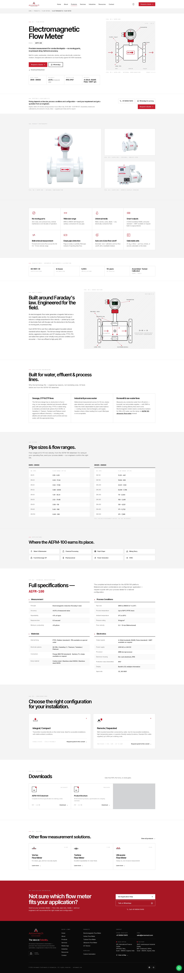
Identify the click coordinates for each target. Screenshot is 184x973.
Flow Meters (46, 11)
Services (83, 4)
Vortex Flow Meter (89, 936)
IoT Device (86, 946)
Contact (111, 4)
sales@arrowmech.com (145, 935)
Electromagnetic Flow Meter (92, 933)
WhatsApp (56, 64)
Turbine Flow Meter (89, 939)
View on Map (123, 955)
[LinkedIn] (149, 967)
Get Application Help (125, 897)
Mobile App (65, 946)
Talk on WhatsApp (124, 903)
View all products (148, 838)
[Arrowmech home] (34, 4)
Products (74, 4)
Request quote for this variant (77, 741)
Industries (92, 4)
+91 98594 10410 (127, 101)
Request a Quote (146, 4)
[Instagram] (153, 967)
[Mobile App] (133, 4)
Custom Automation (89, 954)
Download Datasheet (38, 70)
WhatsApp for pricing (147, 101)
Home (59, 4)
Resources (102, 4)
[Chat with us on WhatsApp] (179, 968)
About (66, 4)
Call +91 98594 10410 (136, 909)
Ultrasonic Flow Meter (90, 942)
